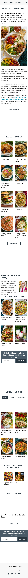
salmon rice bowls (18, 99)
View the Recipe (14, 109)
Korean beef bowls (6, 99)
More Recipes (14, 243)
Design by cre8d (21, 570)
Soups (12, 397)
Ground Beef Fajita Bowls (12, 9)
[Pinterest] (11, 573)
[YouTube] (19, 573)
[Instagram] (15, 573)
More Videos (14, 523)
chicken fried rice (20, 97)
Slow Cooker (21, 397)
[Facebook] (8, 573)
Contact (11, 570)
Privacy (4, 570)
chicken (5, 397)
